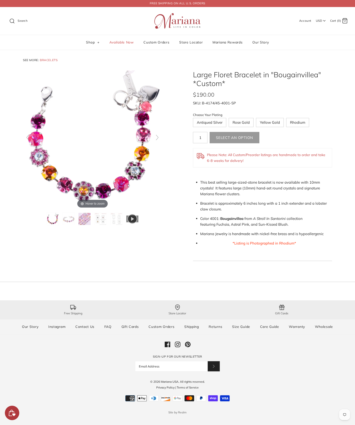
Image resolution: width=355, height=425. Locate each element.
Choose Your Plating (207, 115)
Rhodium (297, 122)
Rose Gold (241, 122)
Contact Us (84, 326)
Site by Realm (177, 412)
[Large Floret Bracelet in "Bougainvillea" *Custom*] (53, 219)
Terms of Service (188, 387)
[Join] (214, 366)
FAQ (108, 326)
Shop (92, 42)
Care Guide (269, 326)
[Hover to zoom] (92, 139)
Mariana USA (169, 381)
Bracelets (48, 60)
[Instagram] (177, 344)
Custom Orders (156, 42)
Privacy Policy (165, 387)
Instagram (56, 326)
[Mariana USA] (177, 14)
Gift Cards (130, 326)
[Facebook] (167, 344)
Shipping (191, 326)
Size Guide (241, 326)
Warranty (297, 326)
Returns (215, 326)
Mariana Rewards (228, 42)
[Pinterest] (188, 344)
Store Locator (191, 42)
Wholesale (324, 326)
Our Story (260, 42)
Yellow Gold (270, 122)
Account (305, 20)
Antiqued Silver (209, 122)
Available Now (121, 42)
